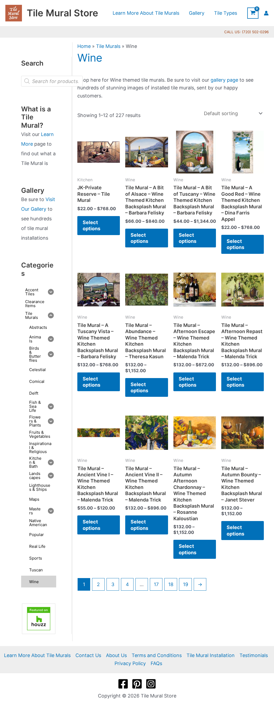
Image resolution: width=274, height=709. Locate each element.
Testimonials (253, 655)
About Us (116, 655)
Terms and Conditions (157, 655)
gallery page (224, 80)
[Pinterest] (137, 683)
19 (185, 584)
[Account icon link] (266, 13)
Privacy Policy (130, 663)
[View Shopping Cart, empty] (252, 13)
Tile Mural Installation (211, 655)
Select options (91, 225)
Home (84, 46)
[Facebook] (123, 683)
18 (170, 584)
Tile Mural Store (62, 12)
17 (156, 584)
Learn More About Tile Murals (37, 655)
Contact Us (88, 655)
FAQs (156, 663)
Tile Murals (108, 46)
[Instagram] (151, 683)
